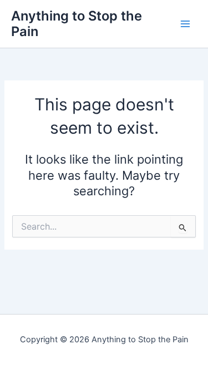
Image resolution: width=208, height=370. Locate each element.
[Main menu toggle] (185, 24)
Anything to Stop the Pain (76, 23)
